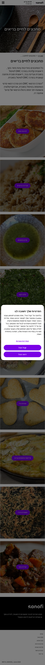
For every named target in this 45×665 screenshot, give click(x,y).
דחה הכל (22, 354)
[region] (22, 332)
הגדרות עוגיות (22, 341)
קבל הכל (22, 347)
